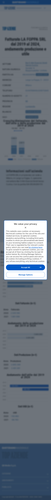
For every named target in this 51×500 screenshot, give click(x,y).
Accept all (25, 267)
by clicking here (35, 247)
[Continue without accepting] (25, 228)
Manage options (26, 275)
